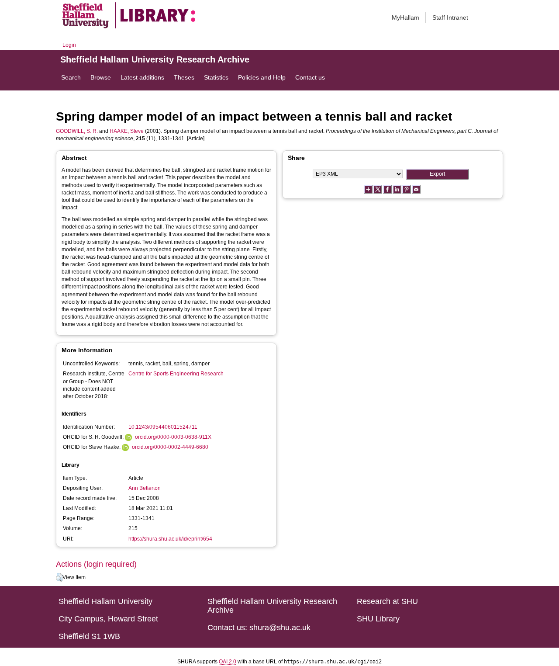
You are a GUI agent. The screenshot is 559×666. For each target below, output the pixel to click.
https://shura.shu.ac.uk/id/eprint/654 (170, 539)
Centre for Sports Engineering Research (176, 374)
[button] (59, 577)
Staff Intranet (450, 17)
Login (69, 45)
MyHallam (405, 17)
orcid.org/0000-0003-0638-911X (173, 437)
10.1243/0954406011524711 (162, 427)
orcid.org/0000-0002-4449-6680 (170, 447)
